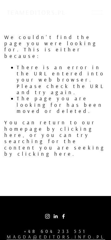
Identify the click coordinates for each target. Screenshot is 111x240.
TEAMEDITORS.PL (36, 12)
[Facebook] (63, 216)
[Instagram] (47, 216)
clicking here (45, 153)
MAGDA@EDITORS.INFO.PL (56, 237)
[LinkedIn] (55, 216)
